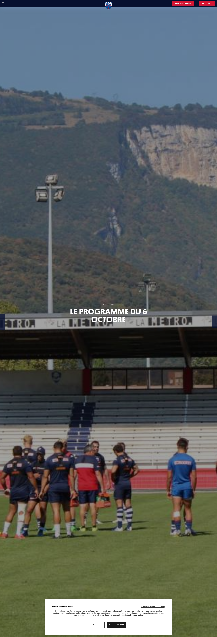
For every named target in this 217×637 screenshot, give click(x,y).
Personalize (97, 625)
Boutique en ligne (183, 3)
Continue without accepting (153, 607)
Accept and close (116, 625)
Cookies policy (136, 615)
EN (10, 3)
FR (7, 3)
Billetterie (206, 3)
